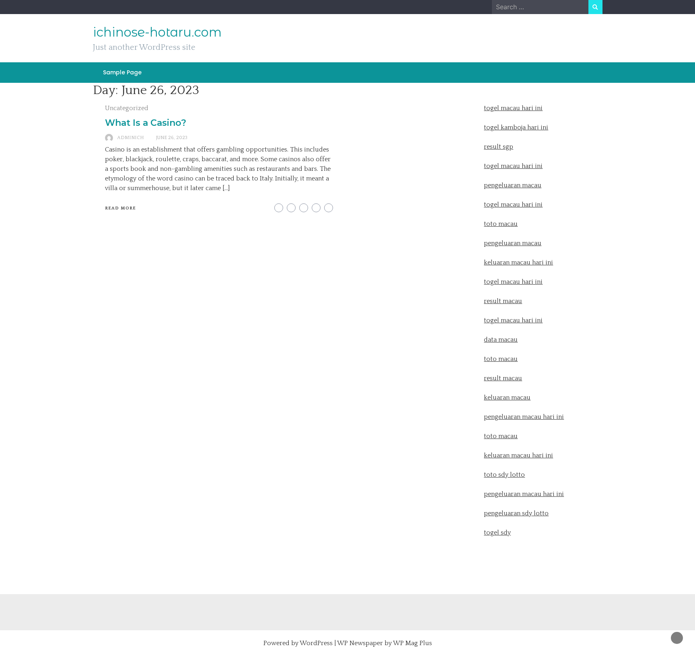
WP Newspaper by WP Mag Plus (384, 643)
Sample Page (122, 72)
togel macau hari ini (513, 204)
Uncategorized (126, 108)
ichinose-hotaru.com (157, 32)
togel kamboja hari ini (516, 127)
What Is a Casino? (145, 122)
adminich (130, 137)
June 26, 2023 (171, 137)
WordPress (316, 643)
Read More (120, 208)
